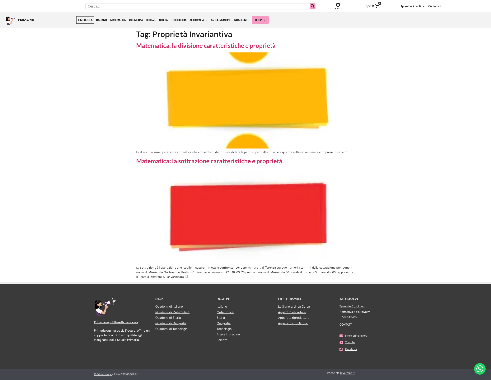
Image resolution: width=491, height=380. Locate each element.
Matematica (118, 20)
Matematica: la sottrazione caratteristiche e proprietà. (210, 161)
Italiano (101, 20)
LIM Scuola (85, 20)
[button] (480, 369)
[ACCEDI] (338, 5)
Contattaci (434, 6)
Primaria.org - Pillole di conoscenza (116, 322)
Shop (258, 20)
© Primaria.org (103, 374)
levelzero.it (347, 373)
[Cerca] (312, 6)
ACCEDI (338, 8)
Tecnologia (178, 20)
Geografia (197, 20)
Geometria (136, 20)
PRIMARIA (26, 20)
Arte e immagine (221, 20)
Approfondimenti (410, 6)
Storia (163, 20)
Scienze (151, 20)
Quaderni (240, 20)
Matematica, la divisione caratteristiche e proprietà (206, 45)
